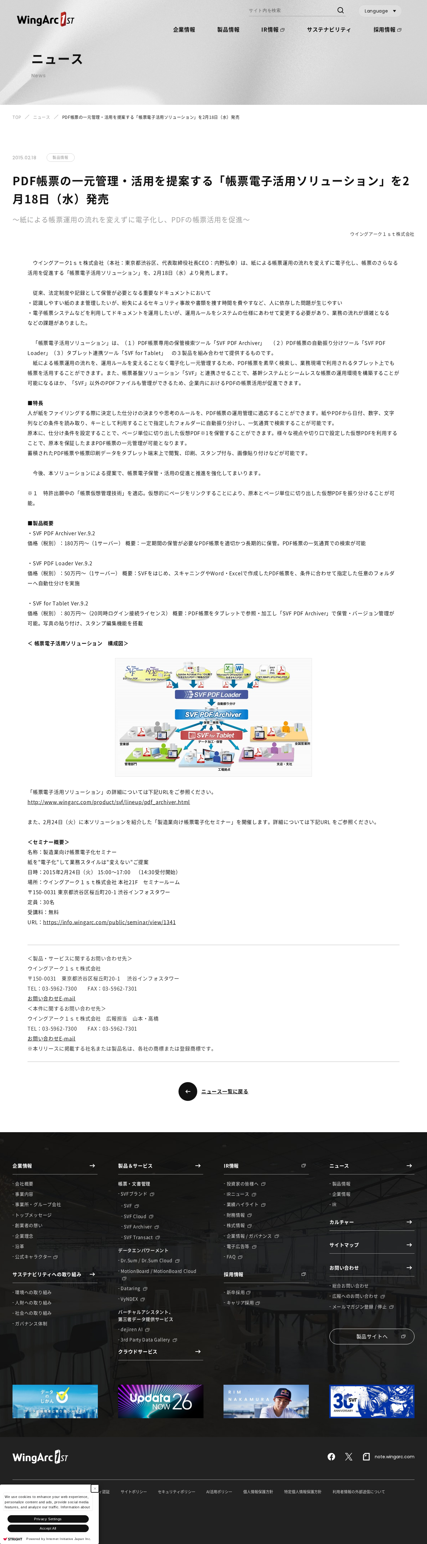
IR (334, 1204)
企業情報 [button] (184, 29)
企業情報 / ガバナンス (250, 1236)
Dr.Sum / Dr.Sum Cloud (147, 1260)
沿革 (19, 1246)
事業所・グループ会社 (38, 1204)
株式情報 (236, 1225)
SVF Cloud (136, 1216)
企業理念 (24, 1236)
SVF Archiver (138, 1226)
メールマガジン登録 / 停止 (360, 1306)
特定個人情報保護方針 (303, 1492)
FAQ (232, 1256)
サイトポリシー (134, 1492)
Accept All (48, 1528)
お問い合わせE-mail (52, 998)
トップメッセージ (33, 1215)
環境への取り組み (33, 1292)
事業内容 (24, 1194)
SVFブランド (134, 1193)
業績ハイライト (243, 1204)
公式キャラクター (33, 1256)
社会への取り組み (33, 1313)
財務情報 (236, 1215)
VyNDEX (130, 1299)
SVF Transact (139, 1237)
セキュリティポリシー (176, 1492)
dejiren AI (132, 1329)
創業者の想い (29, 1225)
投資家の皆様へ (243, 1183)
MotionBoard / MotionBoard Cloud (159, 1271)
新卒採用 (236, 1292)
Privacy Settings (48, 1519)
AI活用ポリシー (219, 1492)
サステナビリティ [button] (329, 29)
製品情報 (228, 29)
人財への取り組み (33, 1302)
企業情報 (341, 1194)
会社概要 (24, 1183)
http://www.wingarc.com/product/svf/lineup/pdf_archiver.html (109, 801)
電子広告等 (239, 1246)
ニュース (41, 117)
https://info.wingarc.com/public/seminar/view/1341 (109, 922)
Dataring (131, 1288)
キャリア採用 (240, 1302)
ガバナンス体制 (31, 1323)
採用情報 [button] (385, 29)
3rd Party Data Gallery (146, 1339)
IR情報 (270, 29)
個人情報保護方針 (258, 1492)
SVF (128, 1205)
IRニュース (239, 1194)
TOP (17, 117)
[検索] (340, 11)
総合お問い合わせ (350, 1285)
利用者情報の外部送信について (359, 1492)
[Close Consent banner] (95, 1488)
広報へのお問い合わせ (355, 1296)
